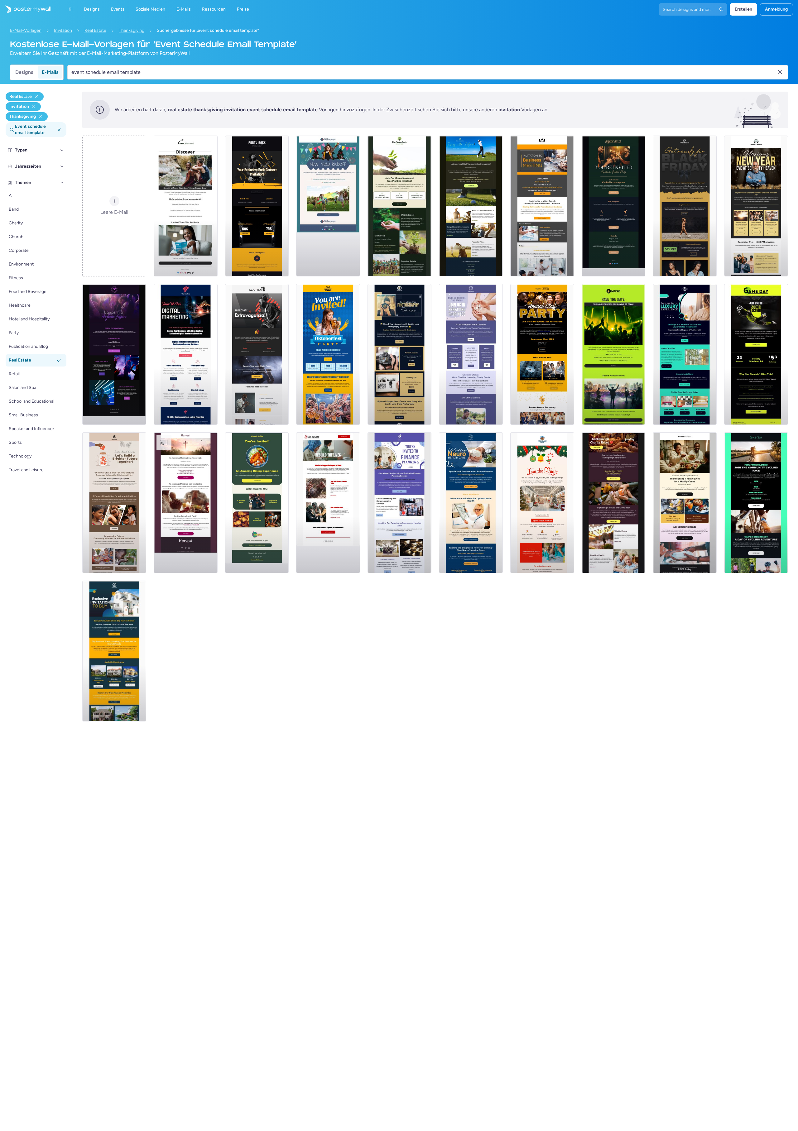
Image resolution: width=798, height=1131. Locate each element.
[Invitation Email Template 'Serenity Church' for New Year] (756, 206)
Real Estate (95, 30)
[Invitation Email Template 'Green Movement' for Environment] (399, 206)
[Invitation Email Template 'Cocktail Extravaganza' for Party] (614, 206)
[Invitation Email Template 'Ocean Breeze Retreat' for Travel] (186, 206)
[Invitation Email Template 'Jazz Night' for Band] (257, 354)
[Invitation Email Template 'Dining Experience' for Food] (257, 502)
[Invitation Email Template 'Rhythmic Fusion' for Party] (114, 354)
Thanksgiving (131, 30)
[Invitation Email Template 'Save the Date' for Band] (614, 354)
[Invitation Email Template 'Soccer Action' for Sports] (756, 354)
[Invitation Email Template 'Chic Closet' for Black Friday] (685, 206)
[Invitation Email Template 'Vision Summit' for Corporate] (542, 206)
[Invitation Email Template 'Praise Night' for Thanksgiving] (186, 502)
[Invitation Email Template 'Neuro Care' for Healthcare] (471, 502)
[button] (62, 150)
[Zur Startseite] (25, 9)
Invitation (63, 30)
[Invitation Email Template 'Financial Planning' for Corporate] (399, 502)
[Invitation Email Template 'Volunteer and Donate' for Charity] (471, 354)
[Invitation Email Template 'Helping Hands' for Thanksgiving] (685, 502)
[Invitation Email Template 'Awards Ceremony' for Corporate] (542, 354)
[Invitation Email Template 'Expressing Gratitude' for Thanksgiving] (614, 502)
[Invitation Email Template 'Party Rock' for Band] (257, 206)
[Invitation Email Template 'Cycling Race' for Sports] (756, 502)
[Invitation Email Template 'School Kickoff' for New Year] (328, 206)
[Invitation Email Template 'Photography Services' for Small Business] (399, 354)
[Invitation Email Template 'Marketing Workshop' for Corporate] (186, 354)
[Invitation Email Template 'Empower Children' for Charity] (114, 502)
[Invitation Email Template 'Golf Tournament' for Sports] (471, 206)
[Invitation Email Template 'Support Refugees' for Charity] (328, 502)
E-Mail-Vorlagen (25, 30)
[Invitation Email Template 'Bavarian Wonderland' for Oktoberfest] (328, 354)
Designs (24, 72)
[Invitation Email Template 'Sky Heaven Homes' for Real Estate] (114, 651)
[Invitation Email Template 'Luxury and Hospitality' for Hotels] (685, 354)
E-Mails (50, 72)
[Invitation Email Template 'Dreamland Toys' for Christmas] (542, 502)
